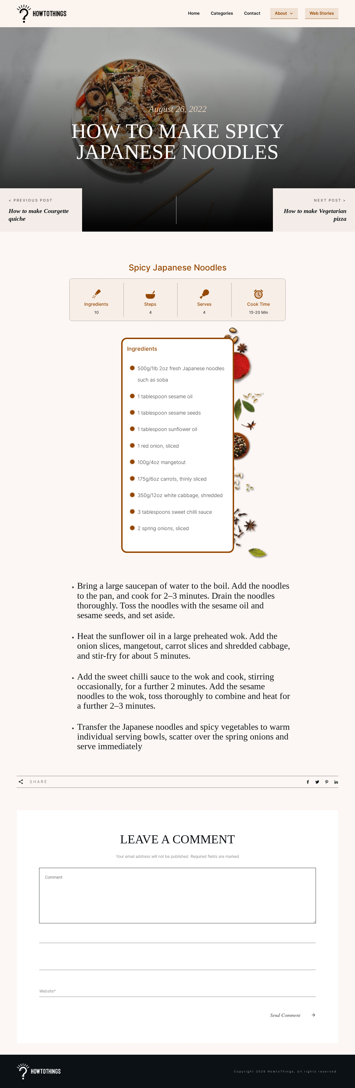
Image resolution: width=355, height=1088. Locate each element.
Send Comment (285, 1015)
